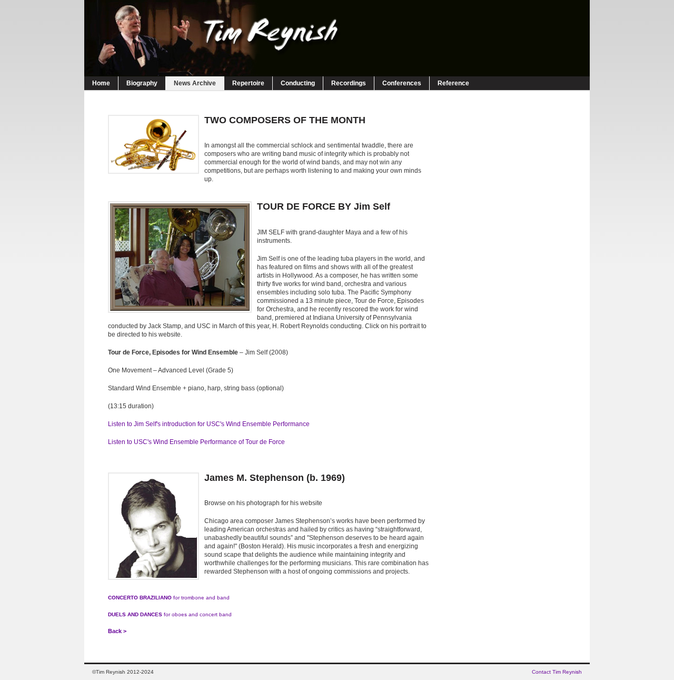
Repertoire (248, 83)
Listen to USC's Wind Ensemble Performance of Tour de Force (196, 442)
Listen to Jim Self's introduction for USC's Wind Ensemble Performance (209, 424)
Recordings (348, 83)
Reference (453, 83)
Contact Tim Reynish (557, 672)
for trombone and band (169, 597)
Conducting (298, 83)
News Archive (195, 83)
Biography (141, 83)
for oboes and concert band (170, 614)
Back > (117, 631)
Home (101, 83)
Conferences (401, 83)
